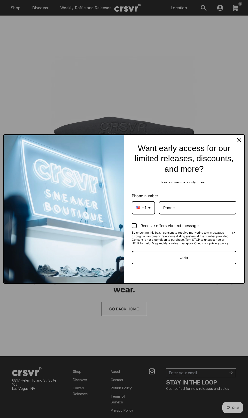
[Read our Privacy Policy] (233, 233)
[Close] (239, 140)
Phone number (145, 195)
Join (184, 257)
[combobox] (143, 207)
